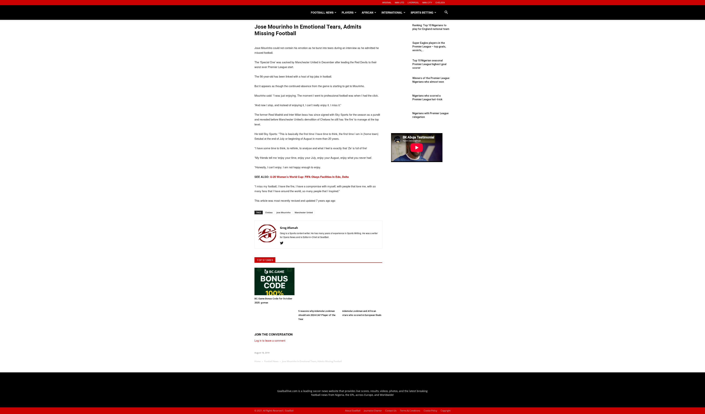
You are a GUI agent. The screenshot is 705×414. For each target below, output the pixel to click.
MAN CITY (427, 2)
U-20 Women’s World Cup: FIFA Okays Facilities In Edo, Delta (309, 177)
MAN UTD (399, 2)
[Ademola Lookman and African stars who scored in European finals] (362, 288)
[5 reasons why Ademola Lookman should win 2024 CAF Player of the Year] (318, 288)
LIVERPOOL (413, 2)
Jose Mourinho (283, 212)
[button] (446, 12)
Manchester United (304, 212)
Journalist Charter (373, 410)
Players (347, 12)
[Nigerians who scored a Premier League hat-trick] (400, 103)
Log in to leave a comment (269, 340)
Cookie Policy (430, 410)
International (392, 12)
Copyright (446, 410)
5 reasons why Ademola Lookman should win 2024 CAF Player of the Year (316, 315)
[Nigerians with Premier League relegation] (400, 120)
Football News (322, 12)
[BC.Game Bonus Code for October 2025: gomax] (274, 281)
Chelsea (268, 212)
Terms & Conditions (410, 410)
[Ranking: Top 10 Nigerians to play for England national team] (400, 32)
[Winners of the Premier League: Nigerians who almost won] (400, 85)
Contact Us (391, 410)
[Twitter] (283, 243)
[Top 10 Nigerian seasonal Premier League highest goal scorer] (400, 68)
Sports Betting (422, 12)
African (367, 12)
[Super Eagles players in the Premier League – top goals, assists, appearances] (400, 50)
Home (257, 361)
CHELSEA (440, 2)
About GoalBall (352, 410)
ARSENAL (386, 2)
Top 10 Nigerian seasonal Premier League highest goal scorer (429, 64)
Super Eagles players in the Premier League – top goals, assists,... (429, 46)
